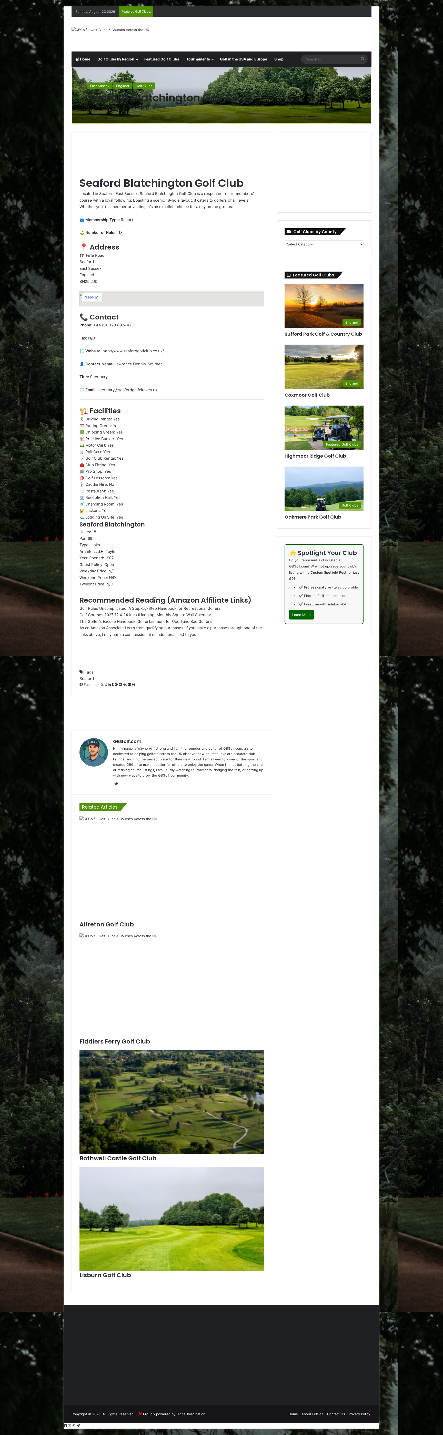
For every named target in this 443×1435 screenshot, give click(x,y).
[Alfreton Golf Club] (171, 868)
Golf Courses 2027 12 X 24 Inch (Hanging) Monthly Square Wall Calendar (145, 614)
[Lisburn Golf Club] (171, 1219)
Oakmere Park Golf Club (313, 517)
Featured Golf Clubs (161, 59)
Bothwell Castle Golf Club (117, 1158)
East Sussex (99, 86)
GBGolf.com (127, 741)
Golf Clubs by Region (115, 59)
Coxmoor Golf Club (307, 395)
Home (84, 59)
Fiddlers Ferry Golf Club (114, 1041)
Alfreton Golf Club (106, 924)
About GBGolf (312, 1414)
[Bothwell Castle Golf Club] (171, 1102)
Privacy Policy (359, 1414)
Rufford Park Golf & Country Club (323, 334)
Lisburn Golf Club (105, 1275)
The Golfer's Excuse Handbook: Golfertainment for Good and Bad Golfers (145, 621)
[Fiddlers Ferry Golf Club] (171, 985)
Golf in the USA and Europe (243, 59)
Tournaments (198, 59)
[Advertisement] (272, 33)
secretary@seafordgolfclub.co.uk (127, 389)
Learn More (301, 615)
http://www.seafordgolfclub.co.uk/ (133, 350)
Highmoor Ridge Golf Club (315, 456)
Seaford (86, 678)
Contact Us (336, 1414)
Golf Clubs (144, 86)
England (122, 86)
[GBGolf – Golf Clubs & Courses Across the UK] (110, 30)
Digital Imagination (190, 1414)
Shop (279, 59)
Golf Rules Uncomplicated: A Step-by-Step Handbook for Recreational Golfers (150, 608)
